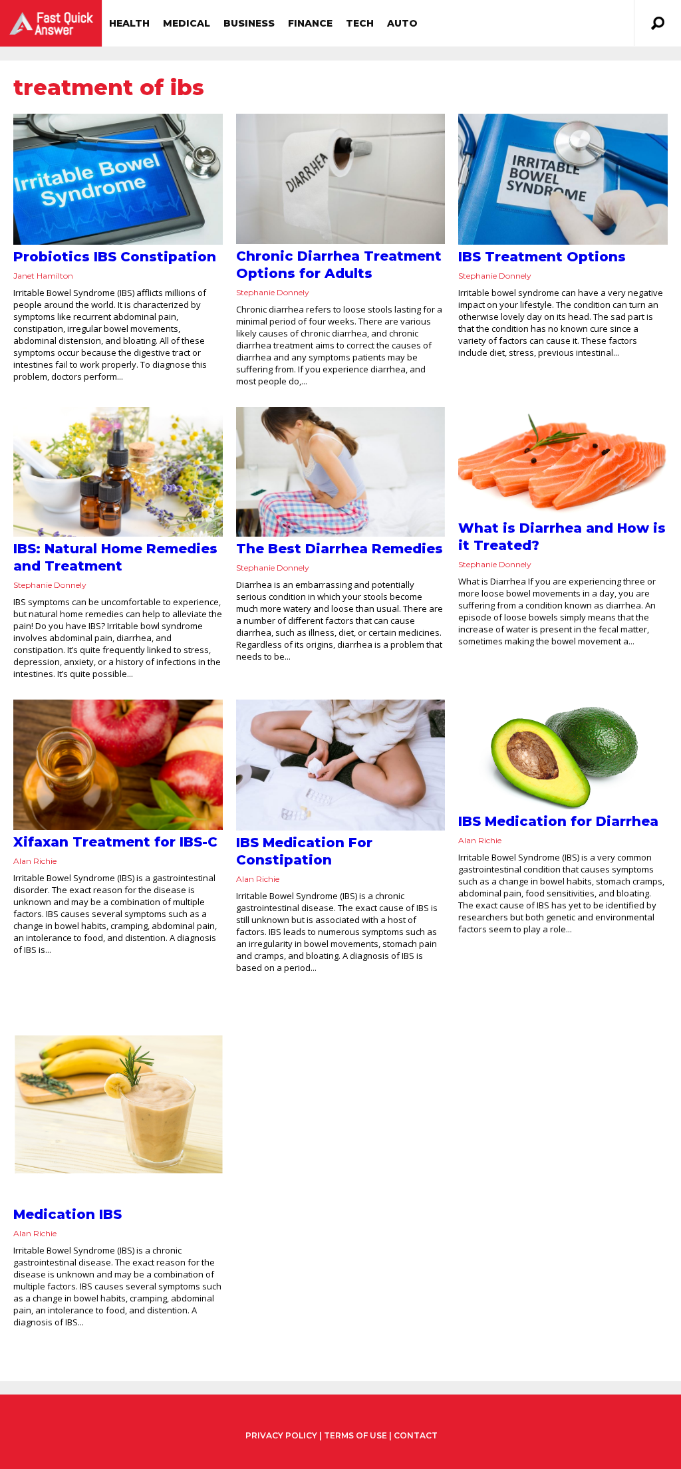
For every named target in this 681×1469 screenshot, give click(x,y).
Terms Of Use (355, 1435)
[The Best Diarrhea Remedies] (341, 472)
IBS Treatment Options (542, 257)
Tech (360, 23)
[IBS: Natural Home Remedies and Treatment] (118, 472)
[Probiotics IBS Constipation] (118, 179)
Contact (416, 1435)
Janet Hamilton (43, 276)
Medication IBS (67, 1214)
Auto (402, 23)
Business (249, 23)
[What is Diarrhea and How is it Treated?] (563, 462)
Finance (310, 23)
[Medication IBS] (118, 1098)
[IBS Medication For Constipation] (341, 765)
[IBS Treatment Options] (563, 179)
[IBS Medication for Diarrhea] (563, 754)
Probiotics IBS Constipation (114, 257)
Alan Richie (35, 861)
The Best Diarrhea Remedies (339, 549)
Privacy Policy (281, 1436)
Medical (186, 23)
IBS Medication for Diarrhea (558, 821)
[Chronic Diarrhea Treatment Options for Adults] (341, 179)
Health (129, 23)
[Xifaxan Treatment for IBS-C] (118, 765)
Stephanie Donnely (272, 292)
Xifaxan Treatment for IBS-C (115, 842)
